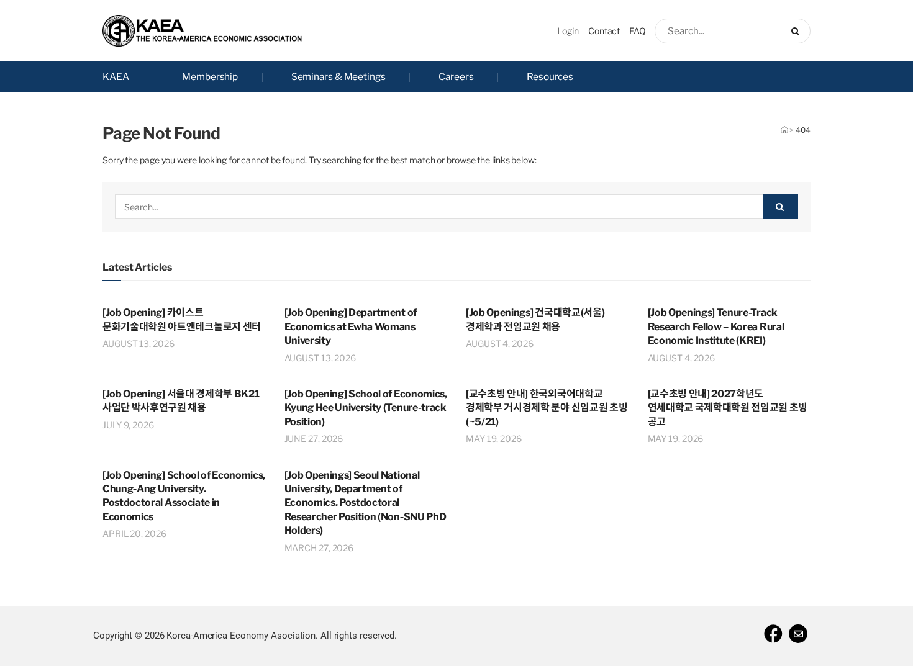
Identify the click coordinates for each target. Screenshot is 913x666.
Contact (604, 30)
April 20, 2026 (134, 533)
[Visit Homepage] (202, 31)
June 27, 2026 (313, 438)
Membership (210, 77)
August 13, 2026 (138, 343)
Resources (550, 77)
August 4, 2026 (500, 343)
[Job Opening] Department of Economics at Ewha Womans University (350, 326)
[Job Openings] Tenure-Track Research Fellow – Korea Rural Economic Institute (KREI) (716, 326)
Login (568, 30)
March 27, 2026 (319, 547)
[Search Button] (798, 31)
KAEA (115, 77)
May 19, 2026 (494, 438)
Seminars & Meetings (338, 77)
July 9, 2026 (128, 425)
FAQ (637, 30)
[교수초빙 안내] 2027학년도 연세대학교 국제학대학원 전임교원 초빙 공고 (728, 408)
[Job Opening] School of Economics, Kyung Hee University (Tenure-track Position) (365, 408)
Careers (455, 77)
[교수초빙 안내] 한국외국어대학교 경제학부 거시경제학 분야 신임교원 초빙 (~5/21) (546, 408)
